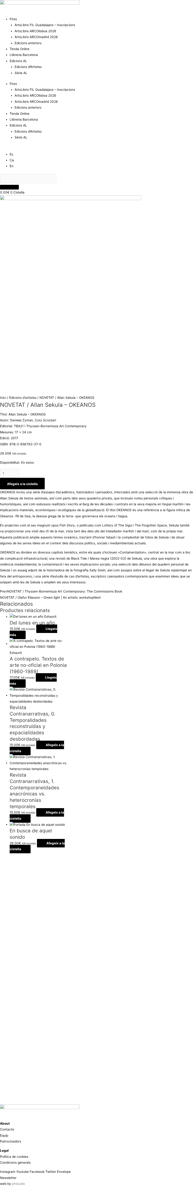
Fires (13, 19)
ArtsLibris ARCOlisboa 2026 (35, 31)
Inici (3, 397)
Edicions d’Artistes (28, 67)
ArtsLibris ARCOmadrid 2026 (36, 37)
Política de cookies (14, 1156)
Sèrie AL (21, 73)
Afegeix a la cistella (22, 484)
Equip (4, 1135)
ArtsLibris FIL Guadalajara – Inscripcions (45, 25)
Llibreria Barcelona (24, 55)
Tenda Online (19, 49)
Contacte (7, 1129)
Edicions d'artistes (22, 397)
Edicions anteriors (28, 43)
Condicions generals (15, 1162)
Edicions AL (18, 61)
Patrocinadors (10, 1141)
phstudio (18, 1184)
